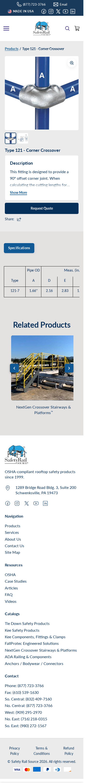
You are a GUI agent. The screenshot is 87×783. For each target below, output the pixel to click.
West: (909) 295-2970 (23, 712)
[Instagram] (51, 11)
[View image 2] (23, 138)
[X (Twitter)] (58, 11)
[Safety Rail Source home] (42, 28)
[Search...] (67, 28)
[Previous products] (14, 368)
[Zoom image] (71, 63)
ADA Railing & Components (28, 656)
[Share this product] (20, 219)
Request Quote (42, 208)
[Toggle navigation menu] (6, 28)
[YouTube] (65, 11)
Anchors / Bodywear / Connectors (34, 663)
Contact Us (14, 545)
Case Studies (16, 581)
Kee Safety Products (22, 630)
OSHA (10, 574)
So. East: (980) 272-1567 (25, 725)
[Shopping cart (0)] (77, 28)
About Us (13, 539)
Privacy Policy (14, 751)
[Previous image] (12, 93)
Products (12, 525)
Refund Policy (68, 751)
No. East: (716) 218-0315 (26, 718)
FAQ (9, 594)
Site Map (12, 552)
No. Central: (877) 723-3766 (28, 705)
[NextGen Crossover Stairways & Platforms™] (43, 368)
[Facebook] (44, 11)
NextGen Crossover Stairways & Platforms (43, 410)
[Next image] (71, 93)
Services (12, 532)
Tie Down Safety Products (27, 623)
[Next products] (69, 368)
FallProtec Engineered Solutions (32, 643)
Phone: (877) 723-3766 (24, 685)
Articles (11, 588)
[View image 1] (10, 138)
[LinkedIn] (73, 11)
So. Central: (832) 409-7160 (28, 699)
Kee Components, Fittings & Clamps (35, 636)
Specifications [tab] (19, 248)
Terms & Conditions (42, 751)
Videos (10, 601)
